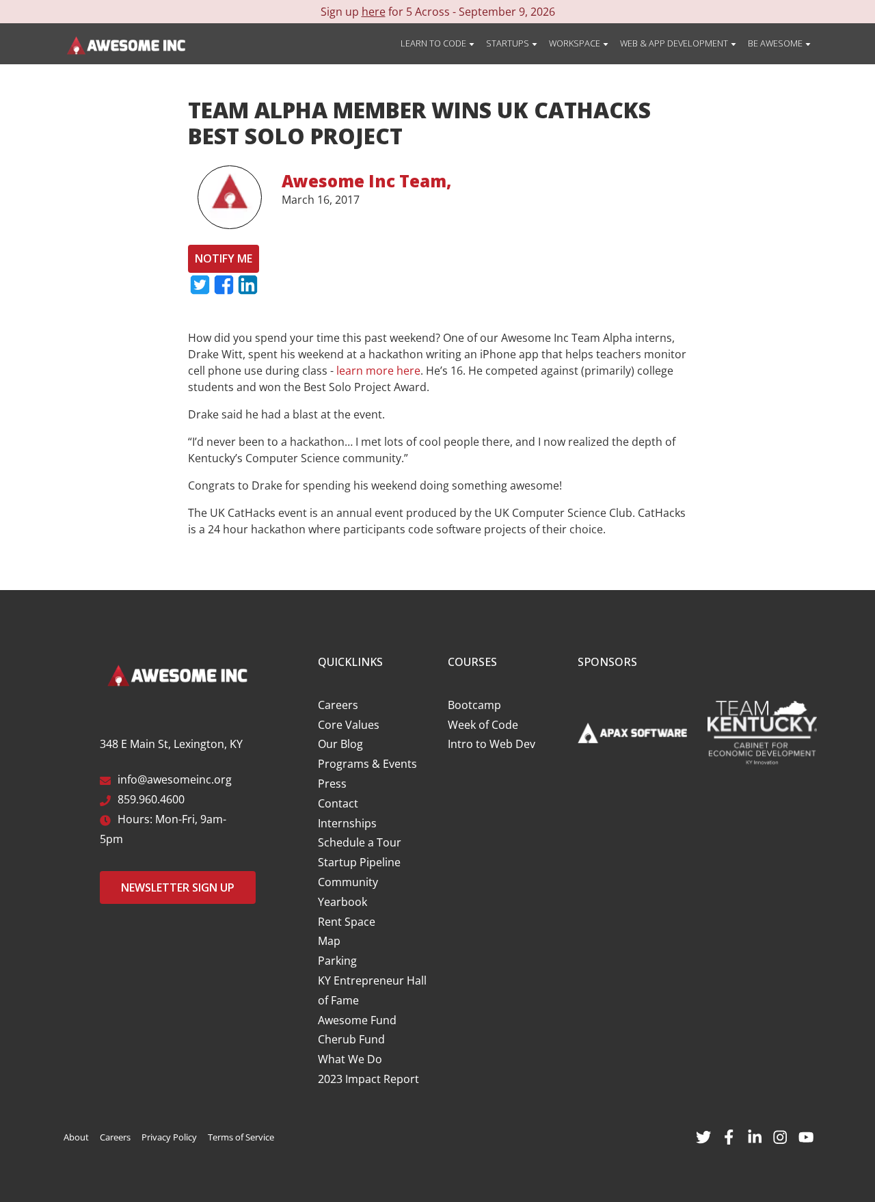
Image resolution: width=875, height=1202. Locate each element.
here (374, 11)
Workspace (575, 43)
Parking (337, 960)
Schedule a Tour (359, 842)
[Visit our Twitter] (703, 1135)
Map (329, 940)
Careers (338, 704)
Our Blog (340, 743)
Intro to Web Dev (491, 743)
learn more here (378, 370)
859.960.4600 (151, 799)
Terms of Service (241, 1137)
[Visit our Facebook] (728, 1135)
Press (332, 783)
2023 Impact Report (368, 1078)
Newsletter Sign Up (177, 887)
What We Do (350, 1059)
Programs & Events (367, 763)
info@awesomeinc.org (175, 779)
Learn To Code (434, 43)
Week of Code (483, 724)
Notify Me (223, 258)
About (76, 1137)
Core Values (348, 724)
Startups (508, 43)
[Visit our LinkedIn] (754, 1135)
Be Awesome (776, 43)
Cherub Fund (351, 1039)
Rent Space (346, 921)
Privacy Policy (169, 1137)
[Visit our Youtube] (805, 1135)
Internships (347, 823)
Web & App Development (675, 43)
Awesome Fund (357, 1020)
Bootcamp (474, 704)
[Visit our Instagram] (780, 1135)
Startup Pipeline (359, 862)
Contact (338, 803)
